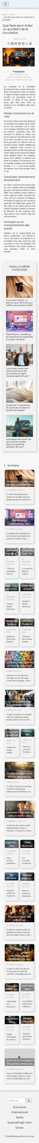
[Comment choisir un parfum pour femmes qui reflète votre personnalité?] (19, 287)
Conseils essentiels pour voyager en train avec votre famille (19, 705)
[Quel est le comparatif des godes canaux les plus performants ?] (19, 1057)
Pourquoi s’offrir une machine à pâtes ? (11, 990)
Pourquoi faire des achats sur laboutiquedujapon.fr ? (19, 920)
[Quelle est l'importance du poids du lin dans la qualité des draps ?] (19, 392)
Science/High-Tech (19, 1122)
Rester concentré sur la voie (18, 74)
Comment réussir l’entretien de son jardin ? (19, 959)
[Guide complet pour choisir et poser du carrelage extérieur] (19, 770)
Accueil (4, 14)
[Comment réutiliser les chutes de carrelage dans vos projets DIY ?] (19, 659)
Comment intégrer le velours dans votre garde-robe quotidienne (19, 817)
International (19, 1112)
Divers (12, 14)
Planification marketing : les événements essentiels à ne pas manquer (19, 337)
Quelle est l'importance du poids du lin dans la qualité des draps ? (18, 407)
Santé (19, 1117)
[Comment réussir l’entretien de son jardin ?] (19, 952)
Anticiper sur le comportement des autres (19, 80)
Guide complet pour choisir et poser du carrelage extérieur (19, 776)
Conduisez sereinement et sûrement (19, 77)
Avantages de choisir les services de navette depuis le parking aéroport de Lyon (18, 443)
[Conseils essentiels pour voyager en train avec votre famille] (19, 698)
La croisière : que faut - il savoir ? (12, 879)
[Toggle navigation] (6, 4)
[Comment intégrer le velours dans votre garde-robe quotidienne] (19, 809)
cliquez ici (15, 166)
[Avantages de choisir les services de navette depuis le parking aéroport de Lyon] (19, 426)
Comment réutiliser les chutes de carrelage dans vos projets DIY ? (20, 666)
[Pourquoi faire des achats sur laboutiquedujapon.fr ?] (19, 913)
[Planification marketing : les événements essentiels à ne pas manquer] (19, 321)
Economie (19, 1107)
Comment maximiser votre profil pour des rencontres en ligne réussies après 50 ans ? (18, 372)
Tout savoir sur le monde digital (27, 847)
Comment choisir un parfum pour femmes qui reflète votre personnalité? (19, 303)
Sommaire (20, 71)
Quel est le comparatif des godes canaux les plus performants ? (19, 1063)
